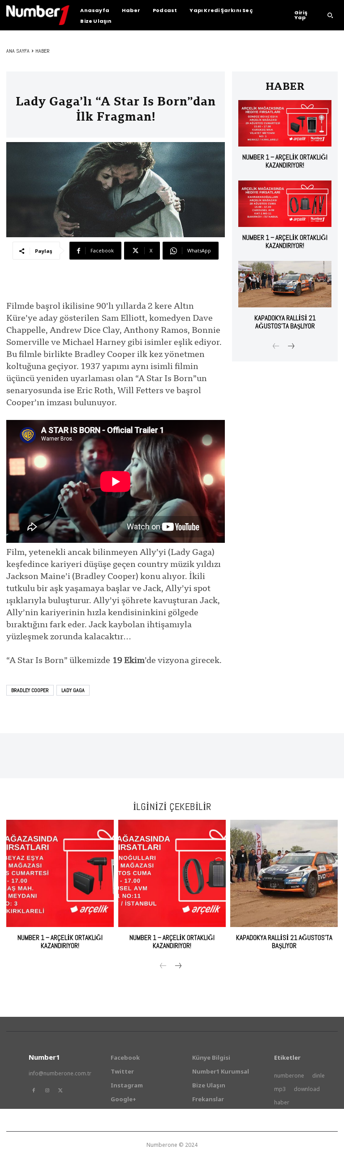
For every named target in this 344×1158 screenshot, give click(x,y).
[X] (60, 1090)
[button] (330, 15)
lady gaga (73, 690)
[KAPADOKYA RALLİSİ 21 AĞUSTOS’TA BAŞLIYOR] (284, 284)
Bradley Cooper (30, 690)
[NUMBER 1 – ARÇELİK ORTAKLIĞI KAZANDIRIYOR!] (284, 123)
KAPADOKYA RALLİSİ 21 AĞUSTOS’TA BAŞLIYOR (285, 322)
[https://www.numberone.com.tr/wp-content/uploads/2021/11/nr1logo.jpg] (37, 15)
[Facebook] (34, 1090)
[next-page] (290, 346)
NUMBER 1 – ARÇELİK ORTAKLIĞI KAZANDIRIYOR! (284, 161)
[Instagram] (47, 1090)
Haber (42, 51)
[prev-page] (276, 346)
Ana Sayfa (18, 51)
